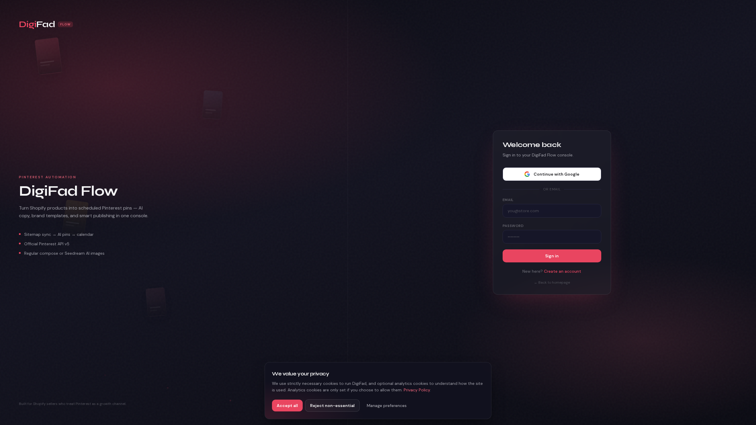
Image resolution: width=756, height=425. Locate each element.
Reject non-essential (332, 405)
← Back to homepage (552, 282)
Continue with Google (556, 174)
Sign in (552, 256)
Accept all (287, 405)
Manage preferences (387, 405)
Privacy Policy (417, 390)
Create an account (562, 271)
